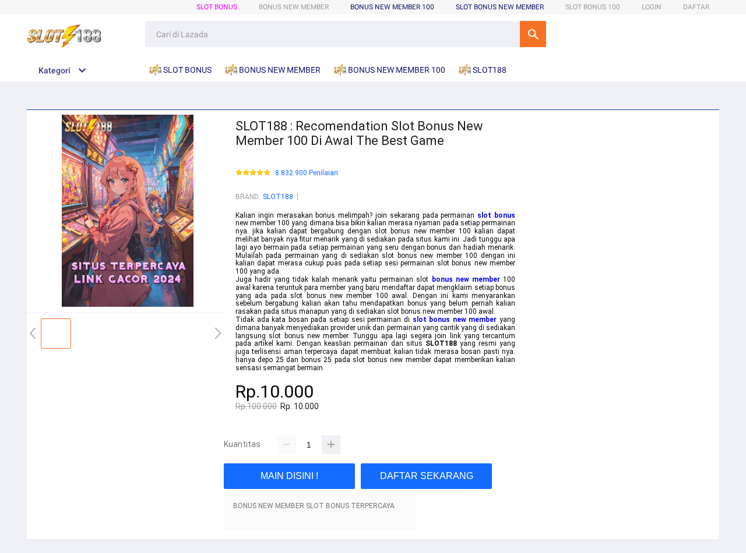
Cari (533, 34)
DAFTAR (696, 7)
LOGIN (651, 7)
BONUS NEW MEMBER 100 (392, 7)
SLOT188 (278, 197)
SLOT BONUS (216, 7)
